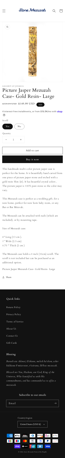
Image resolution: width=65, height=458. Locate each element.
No (19, 126)
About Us (11, 328)
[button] (3, 10)
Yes (7, 126)
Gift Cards (11, 342)
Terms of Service (15, 321)
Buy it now (32, 159)
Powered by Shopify (40, 452)
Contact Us (12, 335)
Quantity (6, 133)
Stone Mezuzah (29, 452)
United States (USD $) (30, 424)
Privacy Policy (13, 314)
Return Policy (13, 307)
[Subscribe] (55, 403)
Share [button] (9, 277)
